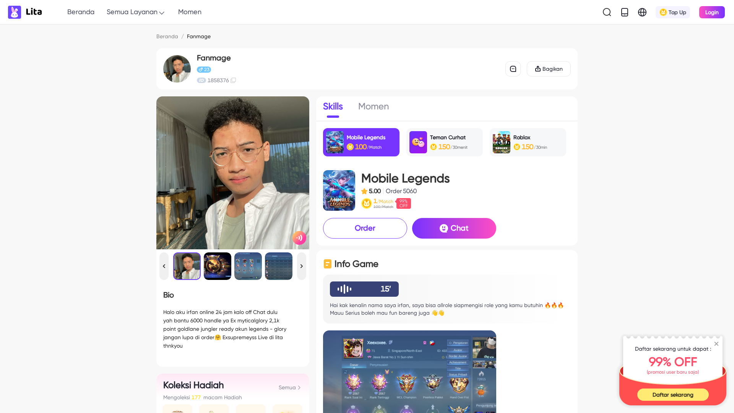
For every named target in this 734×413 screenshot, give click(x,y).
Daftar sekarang (673, 395)
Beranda (80, 12)
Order (365, 228)
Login (712, 12)
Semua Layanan (132, 12)
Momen (189, 12)
